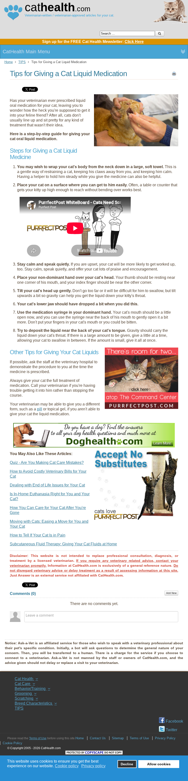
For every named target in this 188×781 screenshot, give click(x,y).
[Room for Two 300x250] (141, 407)
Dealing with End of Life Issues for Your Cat (47, 485)
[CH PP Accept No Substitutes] (136, 519)
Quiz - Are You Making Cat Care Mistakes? (47, 462)
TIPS (22, 62)
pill (39, 409)
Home (8, 62)
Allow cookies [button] (159, 764)
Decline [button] (127, 764)
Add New (171, 593)
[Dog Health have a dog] (94, 446)
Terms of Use (38, 738)
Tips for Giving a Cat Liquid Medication (68, 73)
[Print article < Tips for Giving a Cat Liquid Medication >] (174, 75)
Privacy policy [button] (93, 766)
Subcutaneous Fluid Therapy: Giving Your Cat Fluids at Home (63, 544)
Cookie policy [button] (67, 766)
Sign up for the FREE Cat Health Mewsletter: (93, 42)
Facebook (174, 721)
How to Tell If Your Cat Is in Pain (37, 535)
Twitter (171, 730)
